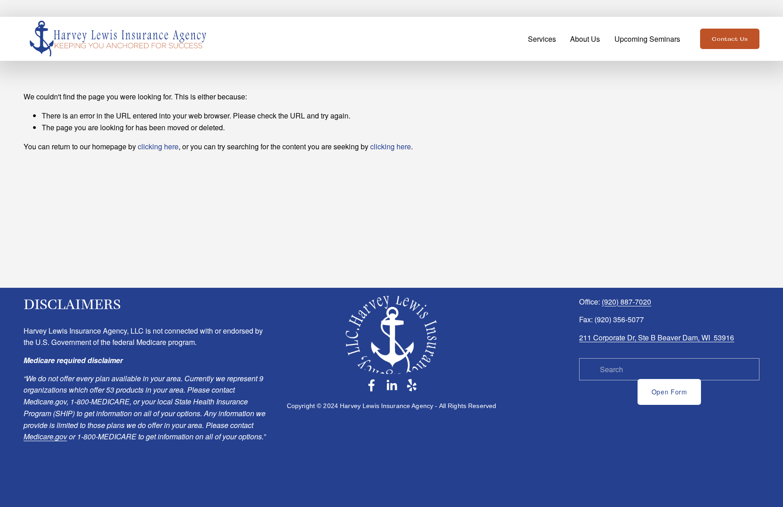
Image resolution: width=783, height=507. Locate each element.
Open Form (669, 391)
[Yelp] (411, 385)
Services (542, 39)
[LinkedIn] (391, 385)
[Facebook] (371, 385)
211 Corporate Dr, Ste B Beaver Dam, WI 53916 (656, 337)
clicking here (158, 146)
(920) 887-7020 (626, 301)
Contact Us (730, 39)
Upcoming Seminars (647, 39)
